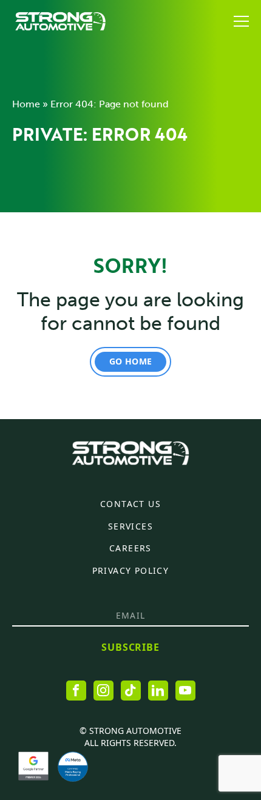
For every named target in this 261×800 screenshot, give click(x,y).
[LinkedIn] (158, 691)
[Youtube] (185, 691)
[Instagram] (103, 691)
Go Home (130, 361)
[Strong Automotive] (60, 21)
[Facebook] (76, 691)
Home (26, 104)
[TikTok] (131, 691)
